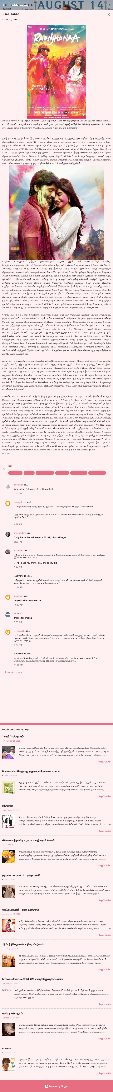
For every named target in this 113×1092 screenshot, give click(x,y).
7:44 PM (18, 567)
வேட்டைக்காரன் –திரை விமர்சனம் (20, 909)
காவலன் (6, 1048)
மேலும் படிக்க (105, 761)
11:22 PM (18, 665)
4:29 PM (18, 524)
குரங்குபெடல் (20, 502)
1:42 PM (18, 493)
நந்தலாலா (7, 805)
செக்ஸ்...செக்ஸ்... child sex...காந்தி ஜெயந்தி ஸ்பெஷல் (32, 979)
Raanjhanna (62, 473)
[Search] (109, 6)
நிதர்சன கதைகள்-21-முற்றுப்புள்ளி (21, 875)
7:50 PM (18, 622)
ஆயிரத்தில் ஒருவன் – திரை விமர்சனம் (23, 944)
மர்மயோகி (19, 631)
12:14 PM (18, 587)
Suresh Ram (20, 533)
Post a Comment (13, 672)
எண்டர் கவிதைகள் (12, 1013)
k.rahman (18, 550)
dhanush (29, 473)
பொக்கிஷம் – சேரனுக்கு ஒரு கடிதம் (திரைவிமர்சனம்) (31, 771)
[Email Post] (10, 467)
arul (16, 613)
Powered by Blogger (58, 1086)
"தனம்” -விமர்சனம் (13, 736)
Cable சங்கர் (18, 5)
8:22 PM (18, 645)
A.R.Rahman (15, 473)
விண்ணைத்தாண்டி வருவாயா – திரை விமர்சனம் (28, 840)
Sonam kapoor (79, 473)
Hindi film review (45, 473)
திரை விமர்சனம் (97, 473)
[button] (109, 14)
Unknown (18, 596)
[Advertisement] (56, 697)
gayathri (18, 484)
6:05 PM (18, 542)
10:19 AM (18, 605)
